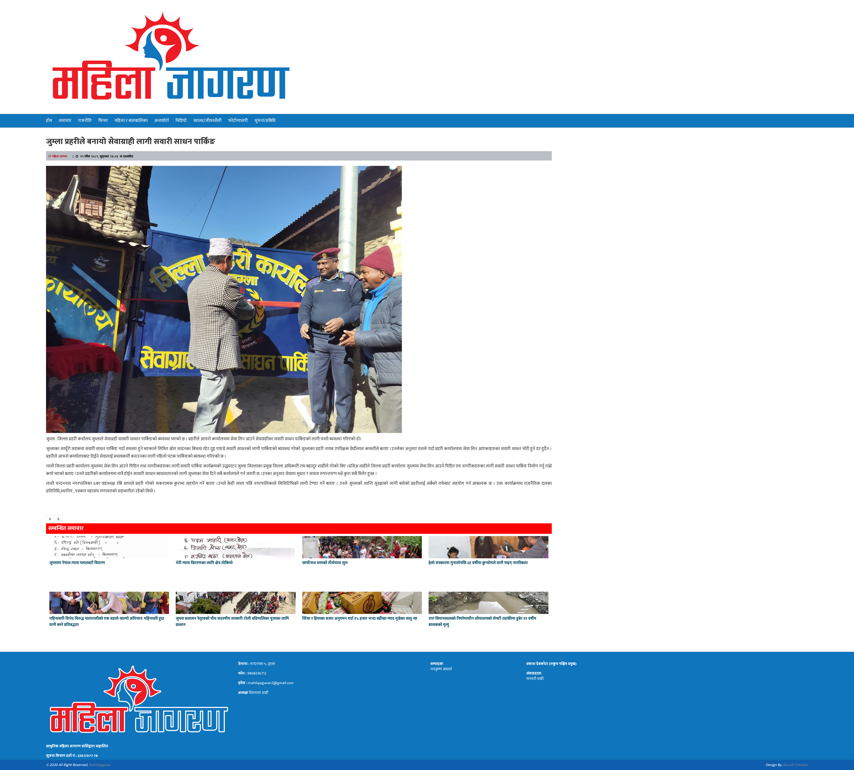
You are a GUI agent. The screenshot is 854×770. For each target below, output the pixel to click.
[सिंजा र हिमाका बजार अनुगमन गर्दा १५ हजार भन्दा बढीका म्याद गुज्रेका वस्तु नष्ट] (362, 602)
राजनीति (85, 120)
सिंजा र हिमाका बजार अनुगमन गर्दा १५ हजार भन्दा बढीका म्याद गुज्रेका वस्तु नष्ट (359, 618)
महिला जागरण (59, 156)
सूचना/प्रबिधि (265, 120)
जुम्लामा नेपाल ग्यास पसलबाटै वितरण (77, 563)
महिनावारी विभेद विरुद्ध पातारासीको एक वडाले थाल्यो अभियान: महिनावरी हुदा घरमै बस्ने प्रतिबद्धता (106, 621)
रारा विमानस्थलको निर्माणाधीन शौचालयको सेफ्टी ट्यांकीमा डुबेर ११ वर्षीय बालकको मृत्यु (482, 621)
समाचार (65, 120)
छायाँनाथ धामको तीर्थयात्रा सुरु (325, 563)
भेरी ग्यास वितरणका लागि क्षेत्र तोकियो (204, 563)
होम (49, 120)
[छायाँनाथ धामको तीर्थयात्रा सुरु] (362, 546)
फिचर (103, 120)
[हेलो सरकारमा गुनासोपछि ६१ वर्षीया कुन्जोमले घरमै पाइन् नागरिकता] (488, 546)
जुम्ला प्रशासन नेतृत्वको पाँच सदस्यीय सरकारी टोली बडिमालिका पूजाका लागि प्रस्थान (232, 621)
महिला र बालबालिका (131, 120)
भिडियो (181, 120)
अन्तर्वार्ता (161, 120)
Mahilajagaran (100, 765)
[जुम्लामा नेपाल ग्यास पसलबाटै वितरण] (109, 546)
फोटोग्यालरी (238, 120)
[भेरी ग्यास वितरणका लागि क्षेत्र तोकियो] (235, 546)
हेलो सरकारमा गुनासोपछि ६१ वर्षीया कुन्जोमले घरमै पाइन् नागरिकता (478, 563)
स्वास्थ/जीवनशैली (207, 120)
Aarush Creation (795, 765)
